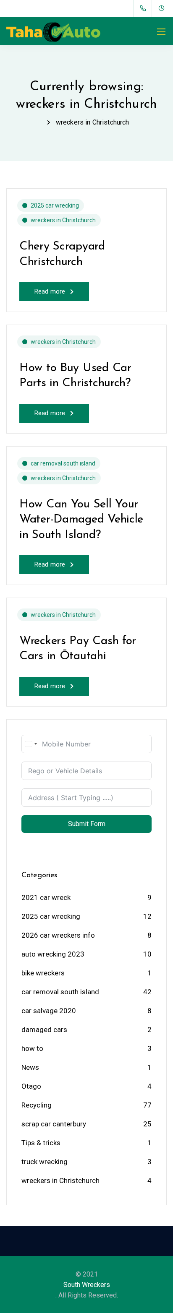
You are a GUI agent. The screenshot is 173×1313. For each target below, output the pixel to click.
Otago (31, 1086)
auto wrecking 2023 (52, 954)
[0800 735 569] (144, 8)
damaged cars (44, 1029)
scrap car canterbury (53, 1124)
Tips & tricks (40, 1143)
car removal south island (63, 463)
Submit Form (86, 824)
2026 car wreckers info (58, 935)
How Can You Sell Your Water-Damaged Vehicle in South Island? (81, 520)
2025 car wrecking (55, 205)
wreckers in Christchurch (63, 220)
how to (32, 1048)
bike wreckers (43, 973)
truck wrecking (44, 1161)
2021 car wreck (46, 897)
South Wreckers (86, 1285)
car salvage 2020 (48, 1010)
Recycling (36, 1105)
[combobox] (30, 744)
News (30, 1067)
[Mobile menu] (161, 31)
